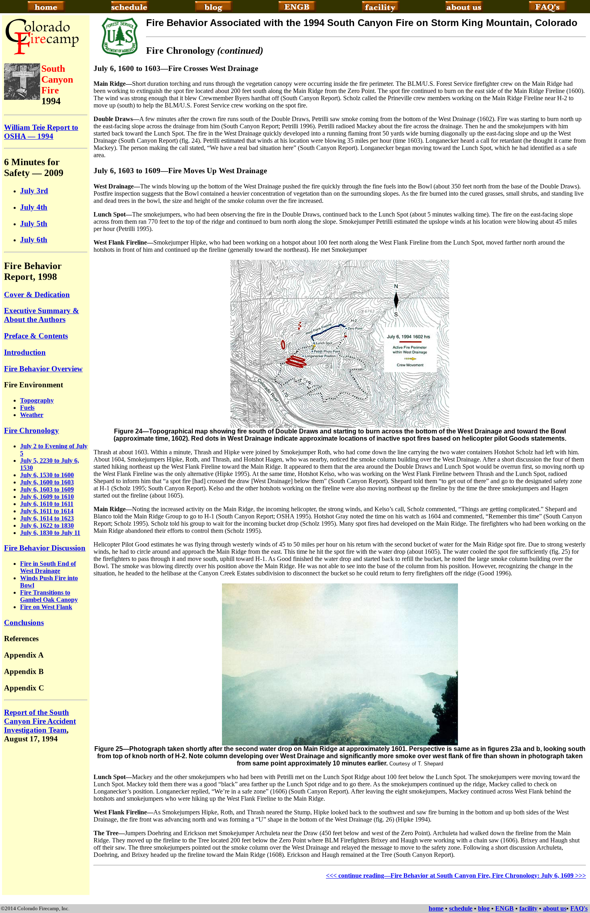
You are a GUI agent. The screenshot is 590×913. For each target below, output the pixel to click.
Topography (37, 400)
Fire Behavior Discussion (44, 548)
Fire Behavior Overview (43, 368)
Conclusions (24, 622)
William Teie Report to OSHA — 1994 (41, 131)
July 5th (33, 223)
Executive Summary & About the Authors (41, 315)
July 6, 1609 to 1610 (47, 496)
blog (484, 908)
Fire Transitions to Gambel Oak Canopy (49, 596)
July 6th (33, 239)
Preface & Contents (36, 336)
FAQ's (579, 908)
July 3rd (34, 190)
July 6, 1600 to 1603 (47, 482)
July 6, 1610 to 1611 (46, 503)
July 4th (33, 207)
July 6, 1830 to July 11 (50, 532)
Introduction (25, 352)
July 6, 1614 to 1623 (47, 518)
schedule (460, 908)
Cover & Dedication (37, 294)
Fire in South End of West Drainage (48, 567)
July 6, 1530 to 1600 (47, 475)
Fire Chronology (31, 430)
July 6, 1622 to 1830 (47, 525)
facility (528, 908)
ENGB (504, 908)
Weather (31, 414)
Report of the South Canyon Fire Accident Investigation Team (40, 721)
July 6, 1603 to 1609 (47, 489)
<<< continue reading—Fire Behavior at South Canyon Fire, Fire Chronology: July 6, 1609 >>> (456, 875)
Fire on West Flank (46, 606)
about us (554, 908)
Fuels (27, 407)
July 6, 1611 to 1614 (46, 511)
